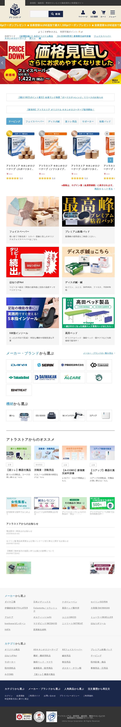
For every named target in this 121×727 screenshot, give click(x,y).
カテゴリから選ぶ (14, 688)
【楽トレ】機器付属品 (44, 674)
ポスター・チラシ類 (71, 667)
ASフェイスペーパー (72, 649)
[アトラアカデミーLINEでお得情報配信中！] (102, 506)
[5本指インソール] (32, 321)
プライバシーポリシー (70, 695)
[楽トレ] (19, 415)
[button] (2, 62)
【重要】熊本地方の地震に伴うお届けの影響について (30, 551)
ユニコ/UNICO (69, 617)
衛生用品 (66, 661)
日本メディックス (42, 601)
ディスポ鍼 (54, 121)
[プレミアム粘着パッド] (88, 220)
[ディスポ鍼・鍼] (88, 270)
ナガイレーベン (69, 601)
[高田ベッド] (88, 321)
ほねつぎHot (11, 655)
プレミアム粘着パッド (101, 649)
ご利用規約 (88, 695)
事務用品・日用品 (99, 667)
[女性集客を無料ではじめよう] (18, 506)
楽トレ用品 (71, 121)
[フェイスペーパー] (32, 220)
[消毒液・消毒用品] (46, 462)
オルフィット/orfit (42, 617)
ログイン (9, 695)
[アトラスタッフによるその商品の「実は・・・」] (74, 506)
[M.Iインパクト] (72, 415)
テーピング (14, 121)
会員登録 (20, 695)
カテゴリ (10, 643)
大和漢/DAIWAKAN (100, 607)
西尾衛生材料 (39, 629)
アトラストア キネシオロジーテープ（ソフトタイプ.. (53, 167)
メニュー (112, 16)
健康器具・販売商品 (43, 667)
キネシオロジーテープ (15, 38)
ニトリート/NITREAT (72, 623)
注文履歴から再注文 (99, 688)
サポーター (88, 121)
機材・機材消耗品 (42, 655)
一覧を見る (98, 353)
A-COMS (9, 674)
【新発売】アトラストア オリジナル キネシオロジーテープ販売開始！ (60, 109)
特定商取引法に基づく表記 (17, 698)
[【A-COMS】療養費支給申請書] (74, 463)
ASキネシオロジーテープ (45, 649)
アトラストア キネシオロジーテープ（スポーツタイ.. (20, 167)
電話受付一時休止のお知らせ (19, 532)
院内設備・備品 (98, 661)
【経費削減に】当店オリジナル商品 (36, 36)
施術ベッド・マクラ (43, 661)
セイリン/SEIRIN (99, 601)
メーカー (22, 353)
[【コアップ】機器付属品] (102, 463)
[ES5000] (45, 415)
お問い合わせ (50, 695)
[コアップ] (99, 415)
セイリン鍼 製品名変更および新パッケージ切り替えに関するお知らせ (37, 542)
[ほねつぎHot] (32, 270)
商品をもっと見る (104, 188)
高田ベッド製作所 (70, 607)
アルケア (9, 617)
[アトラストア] (15, 11)
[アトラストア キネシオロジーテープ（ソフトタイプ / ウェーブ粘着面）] (53, 145)
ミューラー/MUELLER (102, 617)
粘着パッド (105, 121)
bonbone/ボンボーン (15, 623)
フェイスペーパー (102, 36)
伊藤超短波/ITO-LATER (16, 607)
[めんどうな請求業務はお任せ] (46, 506)
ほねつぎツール (98, 623)
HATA (7, 629)
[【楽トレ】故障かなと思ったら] (18, 569)
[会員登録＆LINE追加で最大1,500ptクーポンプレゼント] (60, 25)
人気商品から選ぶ (74, 688)
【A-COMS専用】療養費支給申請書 (73, 36)
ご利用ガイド (34, 695)
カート (103, 16)
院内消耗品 (10, 667)
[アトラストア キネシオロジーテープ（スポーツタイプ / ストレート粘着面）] (21, 145)
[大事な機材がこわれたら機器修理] (102, 569)
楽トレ (32, 38)
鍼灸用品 (66, 655)
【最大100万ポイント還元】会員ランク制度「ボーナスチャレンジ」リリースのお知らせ (60, 97)
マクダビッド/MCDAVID (45, 623)
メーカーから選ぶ (44, 688)
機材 (9, 403)
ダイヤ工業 (10, 601)
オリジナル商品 (12, 649)
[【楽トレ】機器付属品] (18, 462)
